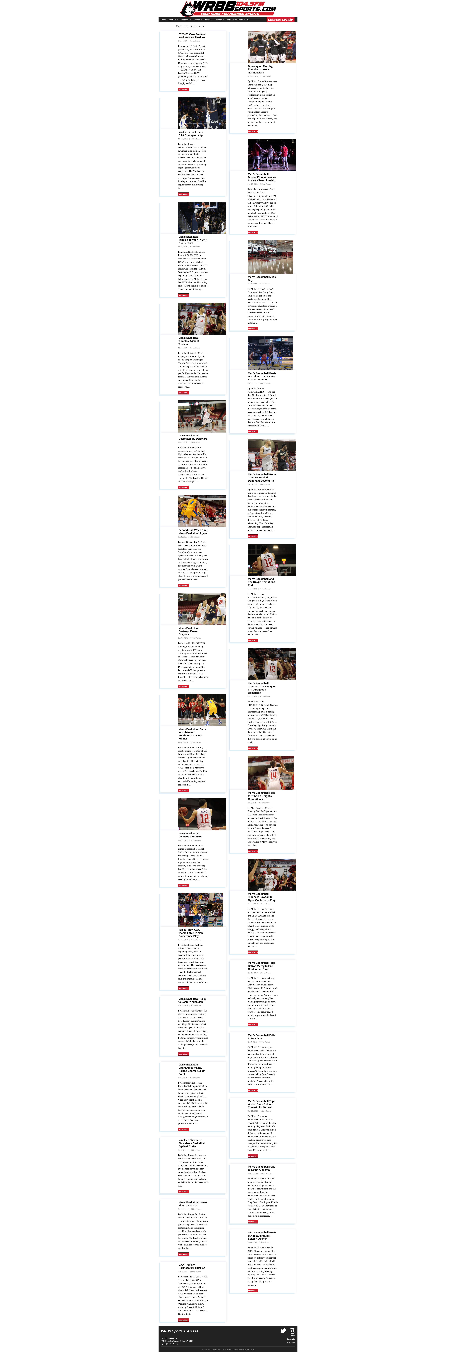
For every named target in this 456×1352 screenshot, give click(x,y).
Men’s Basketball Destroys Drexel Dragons (188, 631)
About (293, 1336)
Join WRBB (291, 1343)
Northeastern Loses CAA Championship (190, 134)
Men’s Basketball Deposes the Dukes (190, 835)
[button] (248, 19)
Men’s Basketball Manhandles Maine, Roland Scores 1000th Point (191, 1069)
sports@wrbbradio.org (170, 1344)
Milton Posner (195, 41)
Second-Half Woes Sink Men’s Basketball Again (192, 532)
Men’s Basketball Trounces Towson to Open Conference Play (261, 897)
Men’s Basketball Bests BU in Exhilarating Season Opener (262, 1235)
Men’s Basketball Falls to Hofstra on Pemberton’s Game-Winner (192, 734)
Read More (183, 89)
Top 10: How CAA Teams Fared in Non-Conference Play (191, 933)
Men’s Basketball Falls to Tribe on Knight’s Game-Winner (261, 796)
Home (164, 20)
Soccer (219, 20)
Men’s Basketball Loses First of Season (192, 1204)
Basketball (185, 20)
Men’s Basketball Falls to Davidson (261, 1037)
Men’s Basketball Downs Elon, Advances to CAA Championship (262, 177)
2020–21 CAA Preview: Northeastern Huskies (192, 36)
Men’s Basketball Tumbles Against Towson (188, 341)
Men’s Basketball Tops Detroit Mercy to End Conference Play (261, 966)
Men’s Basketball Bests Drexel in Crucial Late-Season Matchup (262, 376)
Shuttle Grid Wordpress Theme (237, 1349)
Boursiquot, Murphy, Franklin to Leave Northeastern (260, 69)
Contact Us (291, 1339)
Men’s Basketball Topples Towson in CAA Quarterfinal (192, 240)
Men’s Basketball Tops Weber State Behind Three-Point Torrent (261, 1104)
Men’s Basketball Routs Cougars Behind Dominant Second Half (262, 477)
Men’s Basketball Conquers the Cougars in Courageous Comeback (262, 688)
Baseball (208, 20)
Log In (252, 1349)
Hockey (197, 20)
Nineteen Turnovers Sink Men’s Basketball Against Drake (191, 1143)
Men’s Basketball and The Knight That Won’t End (261, 582)
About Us (172, 20)
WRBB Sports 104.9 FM (179, 1331)
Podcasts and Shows (235, 20)
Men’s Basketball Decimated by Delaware (192, 437)
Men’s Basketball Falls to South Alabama (261, 1168)
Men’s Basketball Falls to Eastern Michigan (192, 1000)
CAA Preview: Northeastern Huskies (191, 1266)
